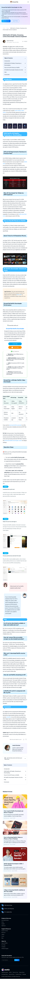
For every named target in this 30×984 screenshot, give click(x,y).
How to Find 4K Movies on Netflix (12, 67)
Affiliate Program (5, 948)
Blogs (8, 28)
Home (4, 28)
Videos (3, 934)
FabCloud (3, 925)
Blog (2, 938)
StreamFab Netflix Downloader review (13, 440)
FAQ (5, 72)
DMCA (10, 972)
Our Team (3, 944)
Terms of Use (15, 972)
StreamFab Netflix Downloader (15, 328)
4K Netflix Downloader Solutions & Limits (13, 70)
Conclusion (7, 74)
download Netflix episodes (15, 425)
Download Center (5, 920)
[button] (6, 21)
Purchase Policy (5, 974)
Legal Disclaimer (5, 972)
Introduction (7, 61)
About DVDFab (4, 943)
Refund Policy (11, 974)
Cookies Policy (18, 974)
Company (3, 946)
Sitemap (24, 974)
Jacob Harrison (10, 40)
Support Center (5, 930)
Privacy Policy (21, 972)
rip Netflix (8, 717)
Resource (3, 932)
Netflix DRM (19, 294)
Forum (3, 936)
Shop (3, 922)
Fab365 (3, 923)
